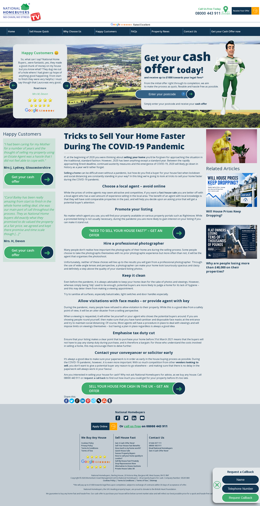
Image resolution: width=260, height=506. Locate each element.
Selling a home (72, 173)
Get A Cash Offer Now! (125, 443)
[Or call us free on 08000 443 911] (143, 429)
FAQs (134, 31)
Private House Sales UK (125, 468)
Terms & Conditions (89, 448)
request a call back (95, 378)
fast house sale (168, 192)
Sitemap (153, 480)
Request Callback (240, 497)
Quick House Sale (122, 450)
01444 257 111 (155, 443)
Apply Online (100, 426)
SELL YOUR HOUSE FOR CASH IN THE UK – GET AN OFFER (130, 388)
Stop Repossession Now (125, 463)
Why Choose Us (72, 31)
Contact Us (190, 31)
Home (11, 31)
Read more (40, 88)
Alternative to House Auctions (128, 466)
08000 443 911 (208, 13)
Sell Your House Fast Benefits (127, 445)
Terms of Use (87, 450)
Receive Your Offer (241, 10)
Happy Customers (106, 31)
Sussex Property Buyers (125, 453)
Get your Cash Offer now (225, 31)
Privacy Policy (87, 445)
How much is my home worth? (128, 448)
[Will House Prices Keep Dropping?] (231, 174)
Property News (160, 31)
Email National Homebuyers (161, 448)
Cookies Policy (87, 443)
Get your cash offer (26, 179)
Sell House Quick (39, 31)
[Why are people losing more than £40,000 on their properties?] (231, 226)
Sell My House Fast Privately (127, 461)
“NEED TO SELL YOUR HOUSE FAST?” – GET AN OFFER (130, 232)
